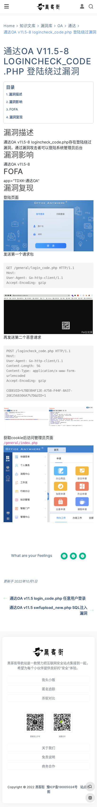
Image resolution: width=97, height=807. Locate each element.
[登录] (82, 7)
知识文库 (27, 25)
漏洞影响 (15, 102)
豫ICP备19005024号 (62, 787)
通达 (72, 25)
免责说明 (48, 757)
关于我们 (48, 748)
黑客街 (39, 787)
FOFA (13, 109)
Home (9, 25)
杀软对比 (48, 698)
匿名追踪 (48, 689)
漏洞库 (47, 25)
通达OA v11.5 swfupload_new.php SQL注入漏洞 (48, 610)
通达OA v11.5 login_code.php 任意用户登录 (48, 598)
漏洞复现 (16, 117)
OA (60, 25)
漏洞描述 (15, 94)
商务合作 (48, 766)
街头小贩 (48, 680)
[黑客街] (48, 7)
